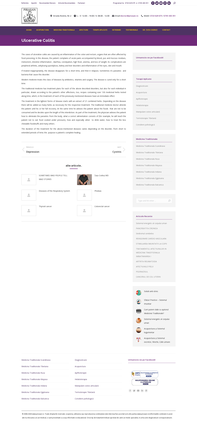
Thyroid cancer (45, 206)
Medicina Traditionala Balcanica (149, 184)
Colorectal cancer (102, 206)
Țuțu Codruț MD (101, 175)
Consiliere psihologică (145, 124)
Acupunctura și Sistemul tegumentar (154, 330)
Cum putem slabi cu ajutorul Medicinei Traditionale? (156, 311)
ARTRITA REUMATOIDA (146, 261)
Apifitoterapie (142, 99)
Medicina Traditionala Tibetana (149, 152)
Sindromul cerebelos (145, 233)
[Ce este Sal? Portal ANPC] (145, 376)
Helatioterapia (142, 105)
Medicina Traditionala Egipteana (150, 178)
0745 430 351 (143, 3)
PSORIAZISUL (142, 271)
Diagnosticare (142, 86)
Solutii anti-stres (151, 291)
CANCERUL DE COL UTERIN (148, 276)
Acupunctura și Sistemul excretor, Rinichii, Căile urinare (157, 340)
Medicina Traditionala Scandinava (150, 146)
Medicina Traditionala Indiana (148, 172)
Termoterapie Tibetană (146, 118)
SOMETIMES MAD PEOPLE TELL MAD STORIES (53, 177)
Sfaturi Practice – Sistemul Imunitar (155, 302)
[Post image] (28, 179)
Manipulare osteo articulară (148, 111)
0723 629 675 (130, 3)
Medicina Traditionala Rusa (147, 159)
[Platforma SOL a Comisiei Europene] (145, 384)
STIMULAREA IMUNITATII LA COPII (151, 243)
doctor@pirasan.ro (129, 16)
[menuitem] (25, 3)
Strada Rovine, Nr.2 (62, 16)
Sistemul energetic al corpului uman (151, 223)
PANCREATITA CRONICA (147, 228)
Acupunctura (141, 92)
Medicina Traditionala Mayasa (149, 165)
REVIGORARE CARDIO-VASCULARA (151, 238)
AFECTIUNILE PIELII (144, 266)
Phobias (97, 191)
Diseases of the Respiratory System (54, 191)
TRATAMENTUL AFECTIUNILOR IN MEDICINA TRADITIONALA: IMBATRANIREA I (151, 253)
